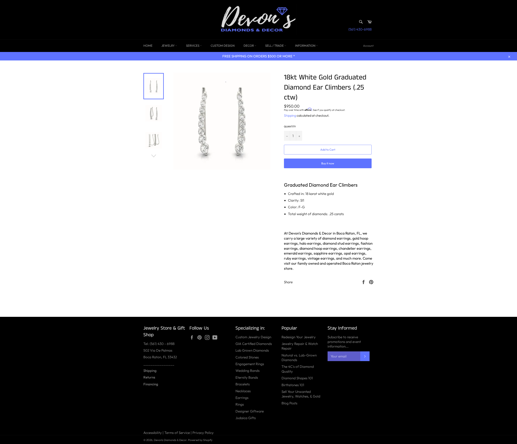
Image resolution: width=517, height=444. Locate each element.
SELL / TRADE (274, 46)
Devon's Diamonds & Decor (170, 440)
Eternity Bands (246, 377)
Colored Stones (247, 357)
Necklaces (243, 391)
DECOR (249, 46)
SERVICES (193, 46)
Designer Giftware (249, 411)
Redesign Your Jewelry (299, 337)
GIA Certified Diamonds (253, 343)
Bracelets (242, 384)
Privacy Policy (203, 432)
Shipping (290, 115)
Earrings (241, 397)
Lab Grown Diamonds (252, 350)
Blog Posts (289, 403)
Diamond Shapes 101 (297, 378)
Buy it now (327, 163)
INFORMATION (305, 46)
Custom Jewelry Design (253, 337)
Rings (239, 404)
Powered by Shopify (200, 440)
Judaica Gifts (245, 418)
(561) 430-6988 (360, 29)
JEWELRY (168, 46)
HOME (147, 46)
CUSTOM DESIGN (223, 46)
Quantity (290, 126)
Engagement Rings (249, 364)
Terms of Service (177, 432)
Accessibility (152, 432)
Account (368, 46)
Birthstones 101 (293, 385)
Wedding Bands (247, 370)
